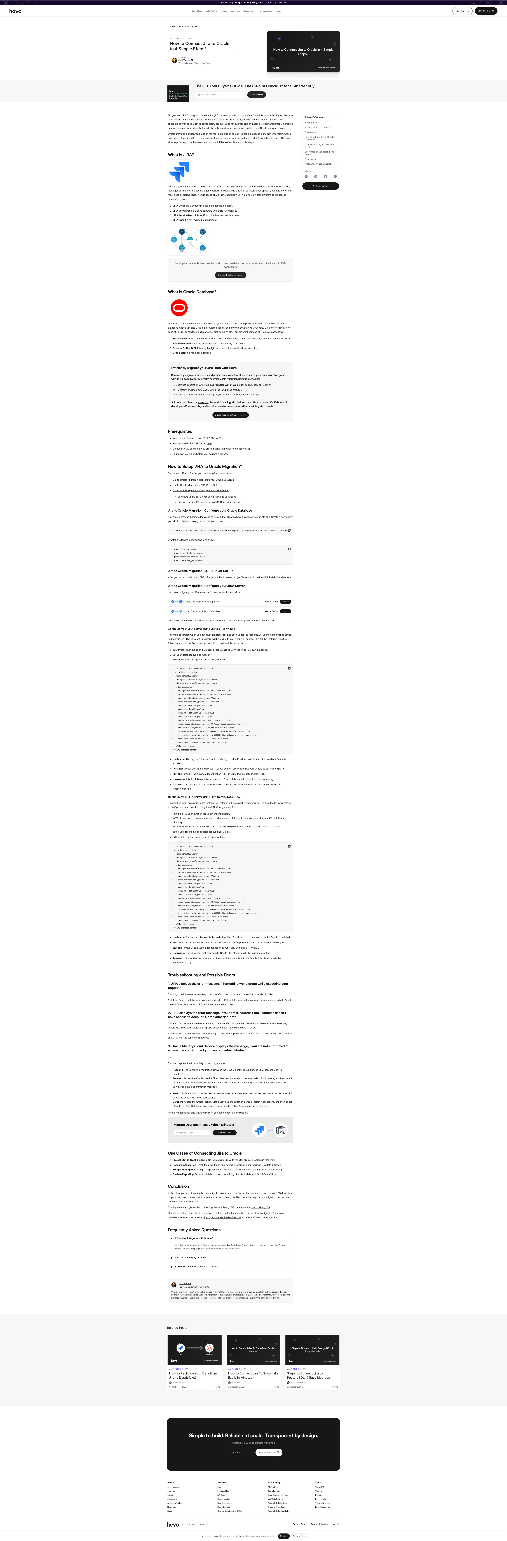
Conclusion (310, 159)
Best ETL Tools (274, 1491)
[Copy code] (289, 530)
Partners (318, 1495)
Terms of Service (322, 1503)
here (209, 443)
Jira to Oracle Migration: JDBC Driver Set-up (196, 485)
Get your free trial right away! (230, 275)
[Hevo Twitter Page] (338, 1524)
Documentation (223, 1499)
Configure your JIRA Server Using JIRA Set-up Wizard (206, 496)
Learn (180, 26)
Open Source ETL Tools (278, 1495)
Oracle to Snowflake (276, 1507)
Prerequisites (311, 132)
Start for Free (462, 11)
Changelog (171, 1507)
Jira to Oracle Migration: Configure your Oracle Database (203, 479)
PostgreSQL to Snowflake (279, 1511)
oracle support (240, 1112)
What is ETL (273, 1487)
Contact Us (320, 1487)
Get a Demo (271, 601)
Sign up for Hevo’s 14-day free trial (222, 1217)
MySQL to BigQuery (276, 1499)
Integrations (172, 1499)
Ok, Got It (284, 1536)
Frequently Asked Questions (319, 164)
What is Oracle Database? (317, 127)
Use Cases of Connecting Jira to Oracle (321, 153)
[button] (230, 1243)
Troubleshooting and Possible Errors (319, 145)
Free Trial (171, 1491)
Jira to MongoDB (260, 1207)
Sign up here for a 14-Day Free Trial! (230, 415)
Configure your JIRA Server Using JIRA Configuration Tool (208, 502)
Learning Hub (223, 1491)
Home (172, 26)
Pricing (170, 1495)
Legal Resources (322, 1507)
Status (169, 1511)
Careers (318, 1491)
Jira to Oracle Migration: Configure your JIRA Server (201, 490)
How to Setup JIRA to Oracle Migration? (319, 138)
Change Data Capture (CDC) (229, 1511)
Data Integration (178, 1369)
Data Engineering (224, 1503)
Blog (219, 1487)
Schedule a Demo (486, 11)
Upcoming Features (175, 1503)
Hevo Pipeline (173, 1487)
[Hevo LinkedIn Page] (333, 1524)
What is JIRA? (312, 122)
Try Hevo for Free (321, 186)
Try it (283, 602)
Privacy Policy (321, 1499)
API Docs (221, 1495)
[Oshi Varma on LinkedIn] (191, 60)
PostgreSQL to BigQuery (278, 1503)
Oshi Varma (184, 60)
